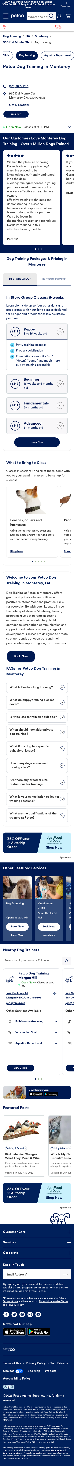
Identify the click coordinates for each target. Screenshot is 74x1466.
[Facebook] (6, 1314)
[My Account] (59, 16)
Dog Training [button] (27, 55)
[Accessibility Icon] (8, 1387)
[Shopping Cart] (68, 16)
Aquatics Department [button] (57, 55)
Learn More (17, 935)
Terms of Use (10, 1301)
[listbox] (38, 197)
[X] (14, 1314)
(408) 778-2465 (15, 1003)
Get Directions (19, 105)
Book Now (16, 114)
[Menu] (6, 16)
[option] (32, 197)
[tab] (20, 279)
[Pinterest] (22, 1314)
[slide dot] (35, 249)
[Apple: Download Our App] (14, 1331)
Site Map (34, 1371)
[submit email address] (65, 1274)
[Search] (51, 16)
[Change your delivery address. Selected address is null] (63, 27)
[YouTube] (38, 1314)
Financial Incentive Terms (53, 1301)
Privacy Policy (16, 1305)
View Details (20, 1068)
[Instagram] (30, 1314)
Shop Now (16, 551)
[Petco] (17, 16)
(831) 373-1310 (18, 86)
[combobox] (37, 960)
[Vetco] (9, 1349)
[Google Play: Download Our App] (38, 1331)
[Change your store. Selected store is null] (5, 27)
